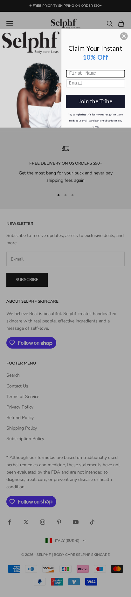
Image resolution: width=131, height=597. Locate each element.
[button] (124, 36)
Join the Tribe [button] (95, 101)
